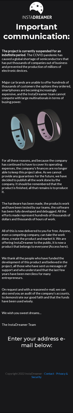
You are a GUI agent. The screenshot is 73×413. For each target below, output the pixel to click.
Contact (49, 373)
